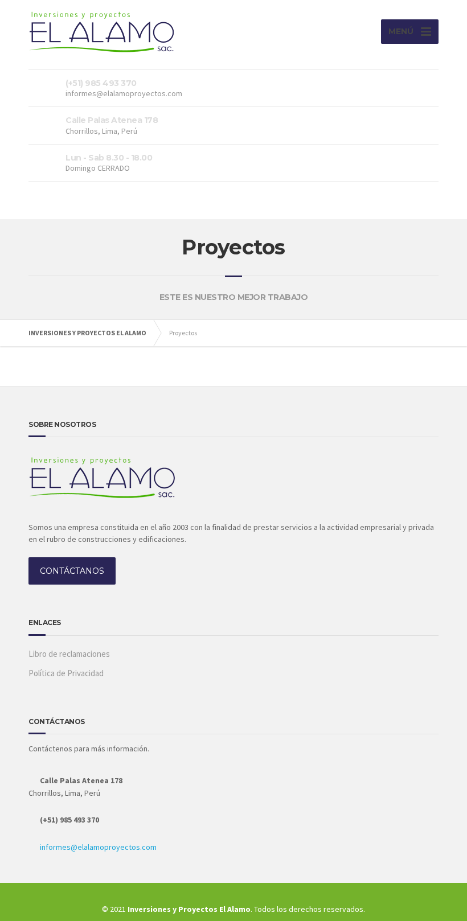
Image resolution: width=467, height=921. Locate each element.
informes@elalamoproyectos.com (98, 847)
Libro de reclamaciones (69, 653)
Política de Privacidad (66, 673)
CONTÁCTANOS (72, 571)
